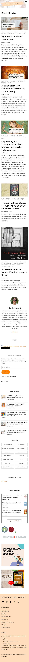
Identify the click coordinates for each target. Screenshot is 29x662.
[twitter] (3, 601)
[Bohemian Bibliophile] (12, 6)
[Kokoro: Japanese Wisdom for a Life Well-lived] (25, 505)
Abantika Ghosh (6, 499)
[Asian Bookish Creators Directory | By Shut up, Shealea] (15, 532)
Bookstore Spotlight (8, 459)
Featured (20, 135)
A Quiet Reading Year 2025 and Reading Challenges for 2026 (15, 396)
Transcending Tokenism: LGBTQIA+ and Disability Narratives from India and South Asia (16, 414)
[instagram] (6, 601)
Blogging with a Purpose (8, 448)
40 (2, 138)
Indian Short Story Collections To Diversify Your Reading (13, 89)
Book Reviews (5, 198)
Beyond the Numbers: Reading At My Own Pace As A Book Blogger (17, 423)
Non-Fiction (22, 32)
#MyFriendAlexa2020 (18, 198)
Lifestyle (21, 463)
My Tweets (4, 481)
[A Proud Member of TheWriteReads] (11, 532)
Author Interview (7, 444)
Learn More (14, 332)
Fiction (16, 32)
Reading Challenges (8, 467)
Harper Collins (6, 264)
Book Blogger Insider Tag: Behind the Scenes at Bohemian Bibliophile (17, 431)
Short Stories (17, 33)
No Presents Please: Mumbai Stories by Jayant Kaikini (14, 272)
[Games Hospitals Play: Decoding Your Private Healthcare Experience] (25, 498)
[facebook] (10, 601)
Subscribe (5, 372)
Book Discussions (21, 448)
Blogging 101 (21, 444)
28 (24, 33)
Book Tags (21, 455)
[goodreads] (18, 601)
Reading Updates (6, 32)
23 (9, 82)
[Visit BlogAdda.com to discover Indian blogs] (13, 346)
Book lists (13, 81)
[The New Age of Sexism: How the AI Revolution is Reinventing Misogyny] (25, 514)
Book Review (5, 199)
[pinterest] (14, 601)
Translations (20, 136)
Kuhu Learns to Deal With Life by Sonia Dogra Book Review (16, 404)
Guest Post (7, 463)
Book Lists (4, 81)
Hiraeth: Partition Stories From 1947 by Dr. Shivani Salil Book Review (13, 206)
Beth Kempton (6, 507)
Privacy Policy (4, 656)
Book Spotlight (7, 455)
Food (21, 459)
